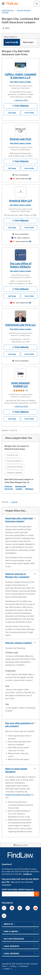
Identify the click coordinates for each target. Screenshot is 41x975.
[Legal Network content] (36, 953)
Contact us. (27, 874)
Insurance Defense (14, 461)
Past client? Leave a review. (20, 82)
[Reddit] (35, 908)
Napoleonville (20, 486)
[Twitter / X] (20, 908)
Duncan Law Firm (20, 138)
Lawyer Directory (8, 10)
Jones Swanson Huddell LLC (20, 384)
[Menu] (3, 3)
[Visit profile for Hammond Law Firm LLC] (20, 316)
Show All (5, 502)
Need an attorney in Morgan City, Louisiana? (17, 575)
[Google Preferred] (4, 916)
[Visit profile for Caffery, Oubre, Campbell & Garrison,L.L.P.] (20, 65)
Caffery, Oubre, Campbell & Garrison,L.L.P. (20, 75)
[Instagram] (27, 908)
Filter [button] (7, 28)
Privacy (13, 966)
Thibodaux (29, 489)
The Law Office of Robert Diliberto (20, 265)
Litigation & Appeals (14, 473)
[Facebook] (4, 908)
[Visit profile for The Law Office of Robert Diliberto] (20, 255)
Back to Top (21, 845)
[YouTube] (12, 908)
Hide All (14, 502)
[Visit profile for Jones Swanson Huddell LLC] (20, 374)
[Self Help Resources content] (36, 938)
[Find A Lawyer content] (36, 931)
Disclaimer (24, 966)
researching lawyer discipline (17, 794)
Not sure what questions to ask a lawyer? (19, 724)
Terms (4, 966)
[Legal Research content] (36, 946)
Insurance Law (12, 455)
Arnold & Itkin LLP (20, 200)
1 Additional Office (21, 100)
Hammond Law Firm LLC (20, 324)
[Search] (36, 3)
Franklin (19, 489)
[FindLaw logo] (13, 3)
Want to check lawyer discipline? (16, 770)
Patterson (8, 486)
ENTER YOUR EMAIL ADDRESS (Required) (18, 889)
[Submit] (36, 893)
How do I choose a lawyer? (18, 642)
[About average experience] (30, 178)
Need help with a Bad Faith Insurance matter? (19, 520)
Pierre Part (9, 489)
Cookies (7, 969)
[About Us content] (36, 924)
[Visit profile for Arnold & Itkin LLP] (20, 192)
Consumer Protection (15, 467)
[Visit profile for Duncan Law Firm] (20, 130)
